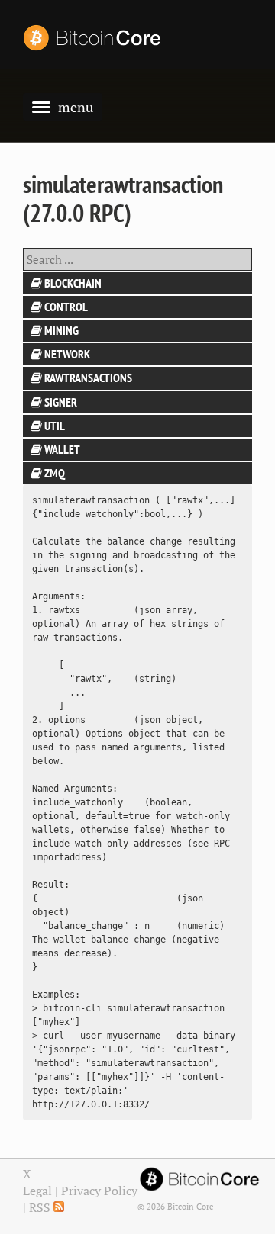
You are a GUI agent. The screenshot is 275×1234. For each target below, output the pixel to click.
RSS (41, 1207)
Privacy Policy (99, 1190)
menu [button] (75, 107)
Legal (37, 1190)
